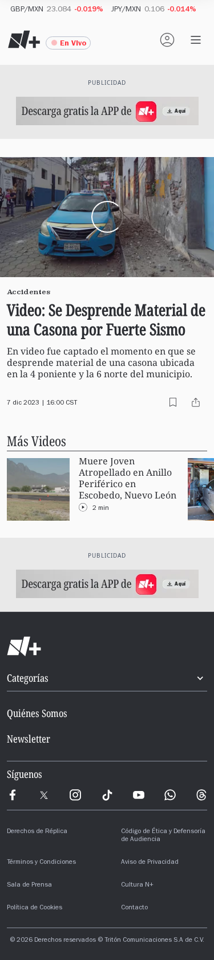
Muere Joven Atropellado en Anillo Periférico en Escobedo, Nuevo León (127, 478)
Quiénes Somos (37, 713)
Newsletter (28, 738)
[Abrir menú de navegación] (196, 40)
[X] (44, 795)
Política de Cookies (34, 908)
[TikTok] (107, 795)
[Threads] (201, 795)
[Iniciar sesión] (167, 40)
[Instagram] (75, 795)
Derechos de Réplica (37, 832)
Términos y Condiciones (41, 862)
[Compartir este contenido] (195, 402)
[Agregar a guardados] (172, 402)
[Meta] (12, 795)
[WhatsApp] (170, 795)
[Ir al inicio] (107, 646)
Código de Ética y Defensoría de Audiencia (163, 836)
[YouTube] (138, 795)
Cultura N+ (137, 885)
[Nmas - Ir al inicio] (24, 40)
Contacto (134, 908)
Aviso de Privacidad (150, 862)
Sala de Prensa (29, 885)
